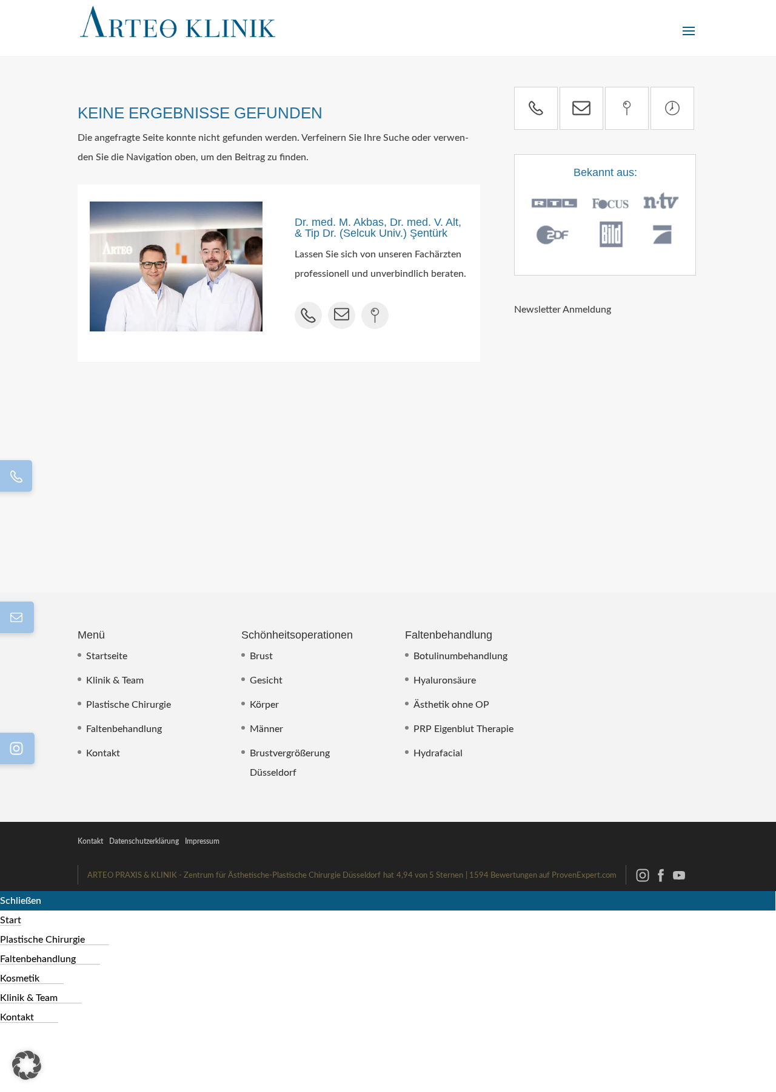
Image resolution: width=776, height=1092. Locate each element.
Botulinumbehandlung (460, 656)
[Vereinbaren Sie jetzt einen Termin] (672, 108)
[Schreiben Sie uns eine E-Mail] (581, 108)
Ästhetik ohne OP (451, 705)
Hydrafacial (438, 753)
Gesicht (266, 680)
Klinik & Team (115, 680)
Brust (261, 656)
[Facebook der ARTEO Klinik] (661, 881)
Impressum (202, 841)
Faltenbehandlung (124, 729)
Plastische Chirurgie (128, 705)
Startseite (106, 656)
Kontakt (103, 753)
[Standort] (627, 108)
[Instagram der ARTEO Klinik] (643, 881)
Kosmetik (19, 978)
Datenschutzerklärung (144, 841)
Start (10, 920)
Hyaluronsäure (444, 680)
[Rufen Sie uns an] (536, 108)
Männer (266, 729)
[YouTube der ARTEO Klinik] (679, 881)
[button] (26, 1065)
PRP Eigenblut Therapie (463, 729)
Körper (264, 705)
